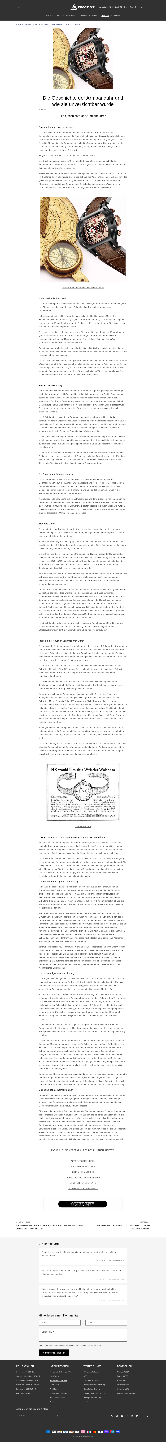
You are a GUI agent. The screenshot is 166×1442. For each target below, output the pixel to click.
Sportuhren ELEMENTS (26, 1389)
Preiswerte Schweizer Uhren (62, 1372)
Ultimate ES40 (123, 1389)
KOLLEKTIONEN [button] (25, 1366)
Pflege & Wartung (90, 1372)
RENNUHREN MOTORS (83, 1172)
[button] (19, 7)
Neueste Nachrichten (58, 1380)
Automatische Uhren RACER (28, 1376)
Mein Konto (54, 1385)
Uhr (68, 666)
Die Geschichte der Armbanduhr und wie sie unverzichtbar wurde (52, 24)
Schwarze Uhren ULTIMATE (27, 1385)
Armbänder (54, 1389)
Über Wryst (54, 1376)
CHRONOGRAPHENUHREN (83, 1167)
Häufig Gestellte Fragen (93, 1398)
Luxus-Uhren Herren (58, 1393)
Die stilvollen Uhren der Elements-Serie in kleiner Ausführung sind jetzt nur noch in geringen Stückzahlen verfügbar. (50, 1226)
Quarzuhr (46, 866)
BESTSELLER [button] (124, 1366)
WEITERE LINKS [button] (92, 1366)
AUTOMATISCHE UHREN (83, 1161)
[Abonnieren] (57, 1416)
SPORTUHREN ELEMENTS (83, 1183)
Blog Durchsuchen (57, 1398)
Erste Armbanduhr (83, 826)
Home (18, 24)
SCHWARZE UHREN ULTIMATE (83, 1188)
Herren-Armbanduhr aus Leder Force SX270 (83, 287)
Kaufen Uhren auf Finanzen (95, 1393)
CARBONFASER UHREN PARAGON (83, 1177)
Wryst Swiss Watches (86, 1436)
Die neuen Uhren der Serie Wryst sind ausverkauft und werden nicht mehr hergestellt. (123, 1226)
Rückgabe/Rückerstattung (94, 1385)
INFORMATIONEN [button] (59, 1366)
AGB (85, 1376)
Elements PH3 (123, 1385)
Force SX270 (122, 1376)
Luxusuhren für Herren (54, 673)
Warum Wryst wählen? (126, 1393)
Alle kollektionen (23, 1393)
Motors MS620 (123, 1372)
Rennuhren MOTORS (25, 1372)
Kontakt (53, 1402)
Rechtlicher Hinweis (91, 1389)
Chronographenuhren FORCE (28, 1380)
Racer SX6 (121, 1380)
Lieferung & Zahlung (91, 1380)
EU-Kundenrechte (90, 1402)
